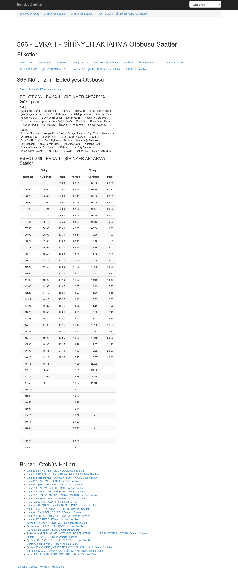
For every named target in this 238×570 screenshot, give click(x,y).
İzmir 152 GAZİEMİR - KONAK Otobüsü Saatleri (53, 481)
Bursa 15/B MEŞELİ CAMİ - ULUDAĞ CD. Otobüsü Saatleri (59, 540)
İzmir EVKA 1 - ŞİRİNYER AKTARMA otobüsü (96, 69)
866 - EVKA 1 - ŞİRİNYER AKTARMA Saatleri (123, 13)
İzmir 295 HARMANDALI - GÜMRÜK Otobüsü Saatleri (56, 498)
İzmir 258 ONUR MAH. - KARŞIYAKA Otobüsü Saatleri (56, 491)
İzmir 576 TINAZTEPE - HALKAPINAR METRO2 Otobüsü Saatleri (63, 474)
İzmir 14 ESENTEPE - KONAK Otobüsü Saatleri (53, 519)
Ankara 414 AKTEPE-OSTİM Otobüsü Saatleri (52, 536)
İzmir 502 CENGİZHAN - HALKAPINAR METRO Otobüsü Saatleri (62, 495)
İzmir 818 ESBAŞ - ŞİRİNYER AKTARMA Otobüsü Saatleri (58, 516)
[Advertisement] (119, 5)
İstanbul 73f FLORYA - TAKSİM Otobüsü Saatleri (53, 529)
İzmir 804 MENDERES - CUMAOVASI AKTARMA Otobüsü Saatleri (63, 477)
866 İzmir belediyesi (137, 69)
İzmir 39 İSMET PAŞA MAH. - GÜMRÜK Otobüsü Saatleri (58, 509)
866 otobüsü (26, 62)
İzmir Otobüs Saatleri (55, 13)
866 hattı (62, 62)
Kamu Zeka (58, 566)
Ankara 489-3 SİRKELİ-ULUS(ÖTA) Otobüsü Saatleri (56, 526)
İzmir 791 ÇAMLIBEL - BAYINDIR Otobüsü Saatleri (54, 512)
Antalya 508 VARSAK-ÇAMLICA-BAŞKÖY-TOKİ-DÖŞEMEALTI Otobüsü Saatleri (70, 547)
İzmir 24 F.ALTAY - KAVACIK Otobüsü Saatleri (52, 502)
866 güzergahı (81, 62)
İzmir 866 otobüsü (149, 62)
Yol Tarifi (44, 566)
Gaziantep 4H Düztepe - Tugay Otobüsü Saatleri (53, 543)
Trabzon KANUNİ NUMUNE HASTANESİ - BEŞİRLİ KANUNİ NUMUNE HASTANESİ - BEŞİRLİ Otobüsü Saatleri (87, 533)
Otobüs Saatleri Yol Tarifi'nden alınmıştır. (42, 89)
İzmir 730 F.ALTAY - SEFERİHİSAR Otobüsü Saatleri (55, 488)
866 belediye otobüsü (106, 62)
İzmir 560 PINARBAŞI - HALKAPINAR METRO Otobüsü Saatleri (62, 505)
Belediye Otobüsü (29, 4)
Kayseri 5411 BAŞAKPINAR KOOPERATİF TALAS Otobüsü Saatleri (63, 554)
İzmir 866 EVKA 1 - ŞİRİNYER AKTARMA (42, 69)
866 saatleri (45, 62)
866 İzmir (128, 62)
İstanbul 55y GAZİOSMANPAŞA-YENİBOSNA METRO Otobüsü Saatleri (66, 550)
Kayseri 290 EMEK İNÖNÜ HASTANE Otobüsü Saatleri (57, 523)
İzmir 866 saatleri (174, 62)
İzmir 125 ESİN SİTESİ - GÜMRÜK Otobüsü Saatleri (55, 470)
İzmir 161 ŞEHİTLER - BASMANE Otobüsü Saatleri (55, 484)
